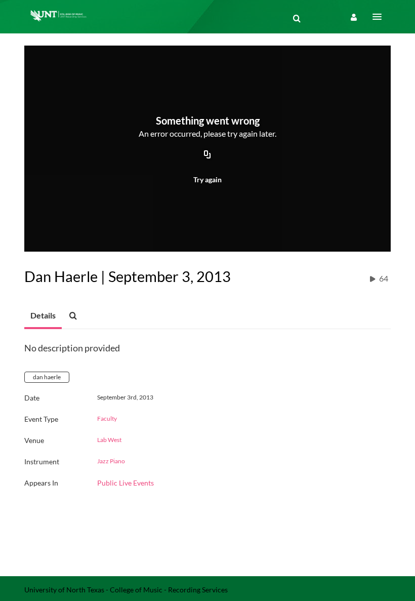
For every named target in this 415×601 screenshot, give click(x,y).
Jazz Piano (111, 461)
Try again (207, 179)
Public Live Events (125, 482)
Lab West (109, 440)
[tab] (43, 316)
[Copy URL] (207, 155)
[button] (380, 17)
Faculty (107, 419)
